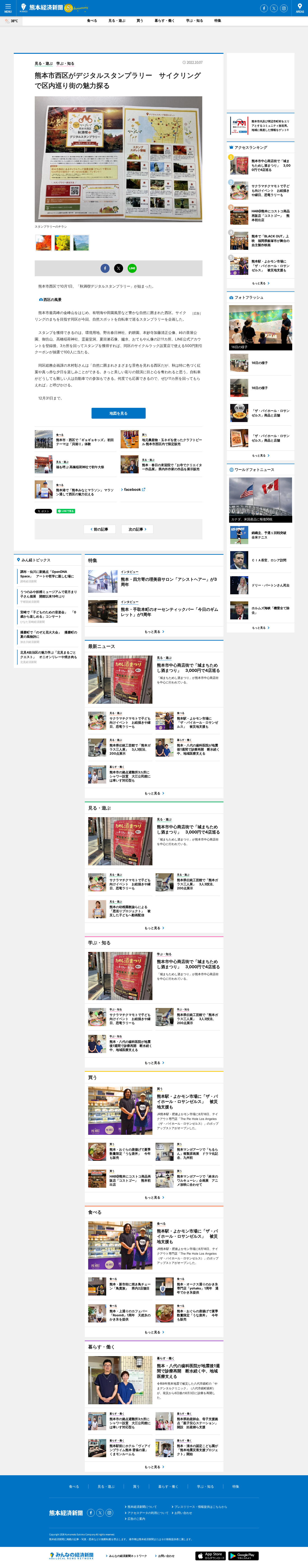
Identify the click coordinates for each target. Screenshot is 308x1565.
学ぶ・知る (194, 20)
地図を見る (119, 413)
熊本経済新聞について (142, 1506)
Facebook (264, 8)
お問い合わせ (183, 1513)
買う (140, 20)
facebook (132, 489)
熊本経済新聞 (41, 7)
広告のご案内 (136, 1518)
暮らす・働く (165, 20)
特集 (217, 20)
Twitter (274, 8)
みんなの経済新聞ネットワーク (71, 1556)
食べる (92, 20)
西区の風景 (53, 299)
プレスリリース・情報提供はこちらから (201, 1506)
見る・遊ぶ (116, 20)
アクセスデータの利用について (148, 1513)
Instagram (284, 8)
